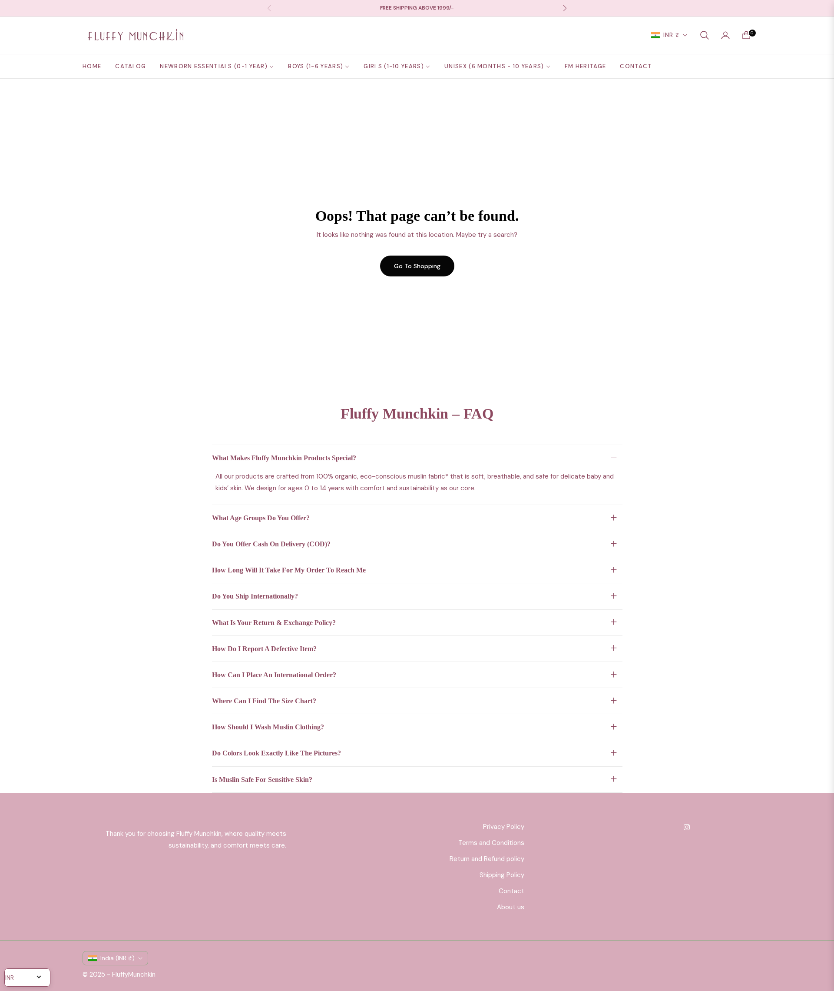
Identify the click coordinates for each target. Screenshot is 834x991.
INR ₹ (671, 35)
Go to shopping (417, 266)
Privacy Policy (503, 826)
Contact (511, 891)
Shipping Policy (502, 875)
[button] (704, 35)
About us (510, 907)
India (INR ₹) (117, 958)
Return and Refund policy (487, 859)
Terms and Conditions (491, 842)
